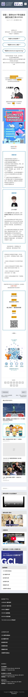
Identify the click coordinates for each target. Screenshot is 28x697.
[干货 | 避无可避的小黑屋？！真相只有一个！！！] (14, 468)
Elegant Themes (14, 692)
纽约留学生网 (6, 578)
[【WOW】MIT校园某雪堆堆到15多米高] (14, 449)
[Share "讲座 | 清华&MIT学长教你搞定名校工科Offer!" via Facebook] (5, 382)
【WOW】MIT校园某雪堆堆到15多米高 (12, 458)
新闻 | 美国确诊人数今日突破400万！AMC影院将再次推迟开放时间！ (14, 419)
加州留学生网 (6, 581)
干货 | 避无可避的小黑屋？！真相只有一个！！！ (12, 478)
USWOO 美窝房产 (5, 609)
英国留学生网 (6, 585)
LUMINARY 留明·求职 (6, 606)
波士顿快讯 (16, 20)
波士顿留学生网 (6, 574)
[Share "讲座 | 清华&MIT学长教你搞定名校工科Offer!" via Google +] (11, 382)
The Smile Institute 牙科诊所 (8, 620)
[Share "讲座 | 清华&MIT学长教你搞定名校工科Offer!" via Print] (16, 385)
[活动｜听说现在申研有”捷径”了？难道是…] (14, 430)
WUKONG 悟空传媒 (5, 616)
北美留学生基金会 (7, 588)
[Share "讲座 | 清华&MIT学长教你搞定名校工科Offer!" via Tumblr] (14, 382)
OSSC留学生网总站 (7, 571)
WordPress (14, 693)
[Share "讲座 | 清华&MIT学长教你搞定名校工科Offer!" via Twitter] (8, 382)
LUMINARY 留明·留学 (6, 602)
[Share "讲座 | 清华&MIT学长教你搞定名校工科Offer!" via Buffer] (22, 382)
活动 (20, 20)
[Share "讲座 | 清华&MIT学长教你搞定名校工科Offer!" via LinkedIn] (19, 382)
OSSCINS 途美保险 (5, 613)
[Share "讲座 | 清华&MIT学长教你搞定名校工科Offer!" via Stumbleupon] (11, 385)
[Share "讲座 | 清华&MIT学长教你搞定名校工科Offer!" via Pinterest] (16, 382)
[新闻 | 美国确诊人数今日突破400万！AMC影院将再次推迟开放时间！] (14, 410)
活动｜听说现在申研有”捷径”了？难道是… (12, 439)
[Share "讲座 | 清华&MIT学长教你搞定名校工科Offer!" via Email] (14, 385)
